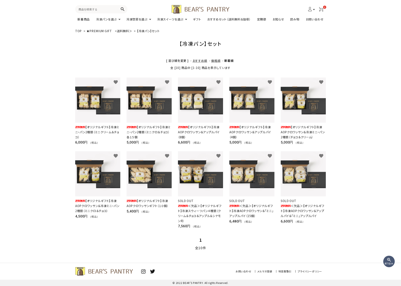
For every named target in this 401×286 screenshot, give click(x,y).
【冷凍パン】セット (148, 31)
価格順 (215, 60)
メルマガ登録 (264, 271)
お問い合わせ (243, 271)
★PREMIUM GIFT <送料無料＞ (109, 31)
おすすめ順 (200, 60)
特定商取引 (285, 271)
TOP (78, 31)
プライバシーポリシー (310, 271)
